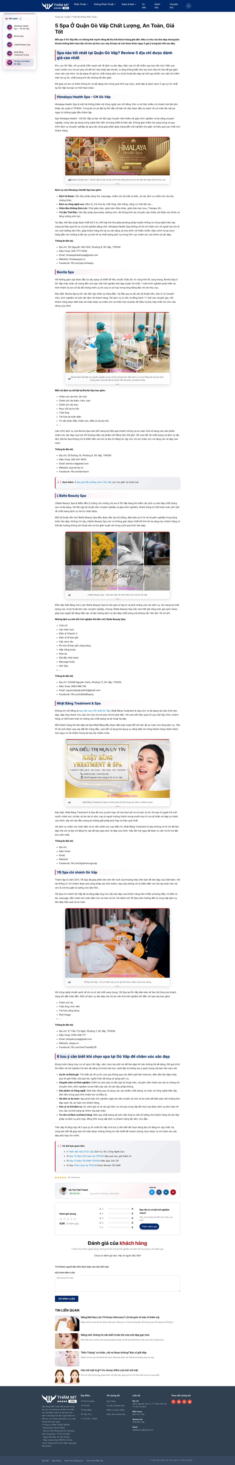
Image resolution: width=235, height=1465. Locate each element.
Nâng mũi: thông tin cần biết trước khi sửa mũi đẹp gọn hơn (115, 1334)
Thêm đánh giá (149, 1226)
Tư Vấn (144, 6)
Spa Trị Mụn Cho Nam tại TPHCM (86, 1156)
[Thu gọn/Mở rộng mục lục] (20, 18)
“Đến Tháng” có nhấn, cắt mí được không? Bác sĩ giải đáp (113, 1352)
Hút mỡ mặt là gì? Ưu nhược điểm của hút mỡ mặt (109, 1370)
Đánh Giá (157, 6)
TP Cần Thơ (86, 1414)
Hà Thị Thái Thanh (78, 1190)
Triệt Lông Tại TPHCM (85, 1165)
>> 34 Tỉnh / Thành (89, 1418)
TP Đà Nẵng (86, 1410)
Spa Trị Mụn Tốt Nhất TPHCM (84, 1160)
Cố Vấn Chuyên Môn (116, 1405)
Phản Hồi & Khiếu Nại (116, 1414)
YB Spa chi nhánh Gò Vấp (19, 62)
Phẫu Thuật (80, 4)
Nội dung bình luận (65, 1272)
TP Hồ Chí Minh (88, 1401)
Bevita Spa (16, 36)
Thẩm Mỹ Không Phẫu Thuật (84, 17)
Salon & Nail (128, 4)
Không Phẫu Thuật (104, 4)
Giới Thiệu (111, 1401)
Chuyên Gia (174, 6)
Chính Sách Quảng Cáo (73, 1461)
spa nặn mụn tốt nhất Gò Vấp (94, 710)
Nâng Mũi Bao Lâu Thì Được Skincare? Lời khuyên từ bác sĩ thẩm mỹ (120, 1317)
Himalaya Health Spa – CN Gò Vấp (19, 27)
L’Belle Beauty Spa (20, 44)
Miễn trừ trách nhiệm (116, 1410)
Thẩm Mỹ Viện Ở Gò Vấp (81, 1151)
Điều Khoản (56, 1461)
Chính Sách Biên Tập (94, 1461)
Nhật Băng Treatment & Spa (19, 53)
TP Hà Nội (85, 1405)
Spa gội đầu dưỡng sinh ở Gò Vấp (94, 482)
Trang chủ (59, 17)
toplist (67, 17)
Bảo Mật (45, 1461)
